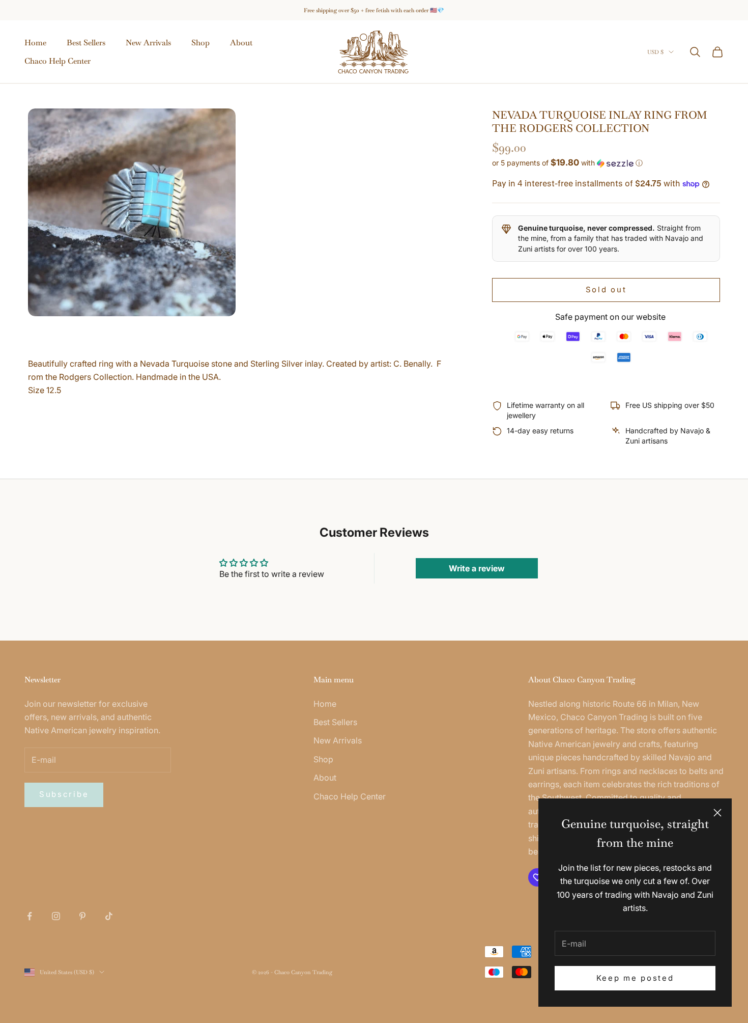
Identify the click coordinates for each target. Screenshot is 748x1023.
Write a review (477, 568)
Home (35, 42)
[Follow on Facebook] (29, 916)
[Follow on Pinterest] (82, 916)
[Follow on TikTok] (109, 916)
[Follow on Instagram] (56, 916)
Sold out (606, 289)
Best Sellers (86, 42)
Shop (200, 42)
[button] (606, 163)
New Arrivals (148, 42)
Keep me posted (635, 978)
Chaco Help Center (57, 61)
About (241, 42)
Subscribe (64, 794)
